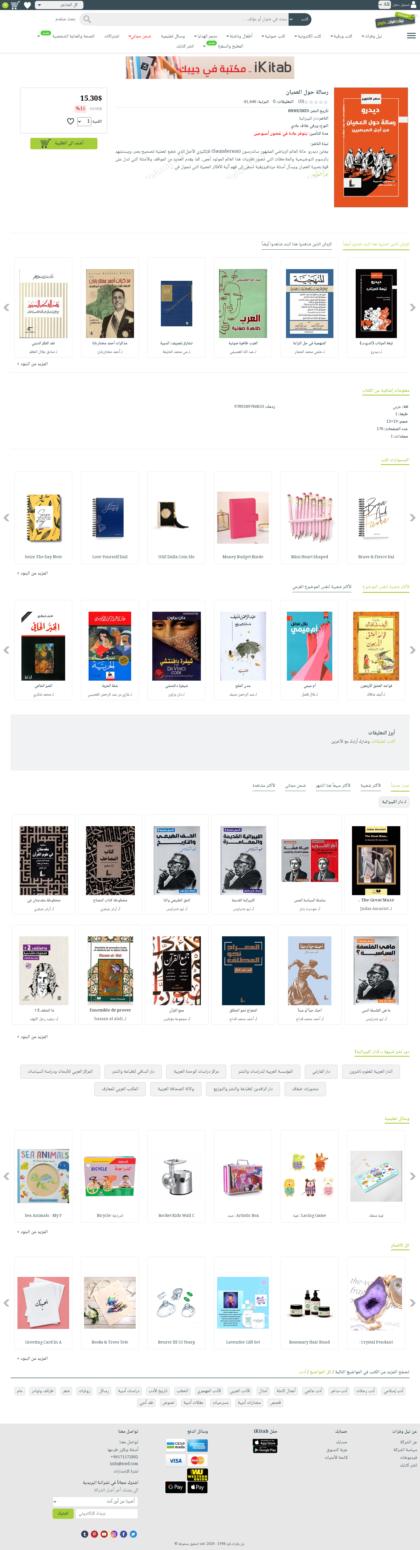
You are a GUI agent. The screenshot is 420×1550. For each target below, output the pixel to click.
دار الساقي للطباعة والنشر (133, 1072)
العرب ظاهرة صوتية (243, 343)
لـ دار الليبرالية (394, 802)
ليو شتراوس (242, 909)
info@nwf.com (124, 1464)
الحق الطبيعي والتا (176, 900)
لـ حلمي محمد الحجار (310, 352)
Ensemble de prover (110, 1010)
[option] (376, 307)
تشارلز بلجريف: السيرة (176, 343)
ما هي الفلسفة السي (376, 1010)
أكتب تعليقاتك (383, 742)
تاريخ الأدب (158, 1391)
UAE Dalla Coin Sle (176, 557)
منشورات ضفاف (305, 1089)
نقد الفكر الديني (43, 343)
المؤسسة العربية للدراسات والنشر (265, 1072)
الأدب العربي (240, 1391)
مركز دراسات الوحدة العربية (196, 1072)
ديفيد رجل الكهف (42, 1019)
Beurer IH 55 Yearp (176, 1342)
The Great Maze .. (376, 900)
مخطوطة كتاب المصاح (110, 900)
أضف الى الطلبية (69, 143)
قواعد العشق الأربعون (376, 686)
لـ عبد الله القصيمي (243, 352)
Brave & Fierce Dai (376, 557)
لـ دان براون (176, 694)
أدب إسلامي (393, 1391)
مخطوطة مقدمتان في (44, 900)
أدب (302, 1372)
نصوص (168, 1403)
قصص (275, 1403)
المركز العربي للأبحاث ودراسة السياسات (60, 1072)
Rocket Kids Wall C (177, 1216)
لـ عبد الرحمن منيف (243, 694)
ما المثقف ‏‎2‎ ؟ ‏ (44, 1010)
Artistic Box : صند (243, 1216)
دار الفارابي (321, 1072)
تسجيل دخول (400, 5)
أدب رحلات (365, 1391)
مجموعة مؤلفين (175, 1019)
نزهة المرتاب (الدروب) (376, 343)
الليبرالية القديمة (243, 900)
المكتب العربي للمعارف (120, 1089)
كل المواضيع (320, 1372)
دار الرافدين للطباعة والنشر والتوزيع (243, 1089)
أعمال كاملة (286, 1391)
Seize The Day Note (43, 557)
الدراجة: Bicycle (110, 1216)
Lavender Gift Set (243, 1342)
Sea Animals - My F (43, 1216)
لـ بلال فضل (309, 694)
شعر (66, 1391)
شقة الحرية (110, 686)
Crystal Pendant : (376, 1342)
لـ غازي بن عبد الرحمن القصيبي (110, 694)
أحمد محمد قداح (308, 1019)
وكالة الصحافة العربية (176, 1089)
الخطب (182, 1391)
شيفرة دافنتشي (176, 686)
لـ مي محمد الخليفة (176, 352)
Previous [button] (413, 307)
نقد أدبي (146, 1403)
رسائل (104, 1391)
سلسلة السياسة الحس (310, 900)
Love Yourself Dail (110, 557)
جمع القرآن (176, 1010)
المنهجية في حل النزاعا (309, 343)
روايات (84, 1391)
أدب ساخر (339, 1391)
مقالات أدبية (193, 1403)
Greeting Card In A (43, 1342)
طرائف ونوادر (43, 1391)
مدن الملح (243, 686)
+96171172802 (124, 1457)
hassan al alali (108, 1019)
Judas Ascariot (374, 909)
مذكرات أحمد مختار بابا (109, 343)
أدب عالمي (313, 1391)
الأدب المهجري (209, 1391)
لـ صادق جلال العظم (43, 352)
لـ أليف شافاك (376, 694)
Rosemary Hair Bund (309, 1342)
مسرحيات (221, 1403)
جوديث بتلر (308, 909)
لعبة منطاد (376, 1216)
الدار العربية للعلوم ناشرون (371, 1072)
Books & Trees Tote (110, 1342)
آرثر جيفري (108, 909)
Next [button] (7, 307)
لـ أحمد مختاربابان (110, 352)
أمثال (263, 1391)
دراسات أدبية (128, 1391)
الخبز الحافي (43, 686)
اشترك (63, 1513)
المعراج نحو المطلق (243, 1010)
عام (20, 1391)
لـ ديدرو (376, 352)
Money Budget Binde (243, 557)
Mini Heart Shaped (309, 557)
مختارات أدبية (249, 1403)
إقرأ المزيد (320, 175)
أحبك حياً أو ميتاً (310, 1010)
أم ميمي (310, 686)
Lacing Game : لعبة (309, 1216)
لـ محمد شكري (43, 694)
